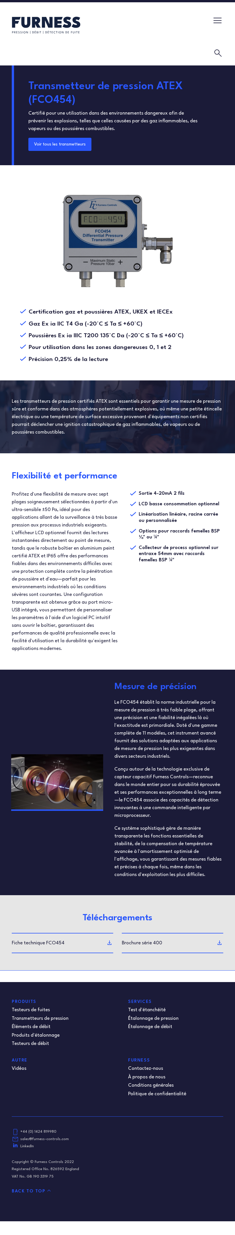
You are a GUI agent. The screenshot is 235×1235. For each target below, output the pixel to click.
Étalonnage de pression (153, 1018)
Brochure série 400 (142, 943)
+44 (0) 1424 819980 (38, 1132)
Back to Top (29, 1191)
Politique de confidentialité (157, 1094)
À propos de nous (146, 1077)
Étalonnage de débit (150, 1026)
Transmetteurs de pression (40, 1018)
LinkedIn (27, 1146)
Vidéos (19, 1068)
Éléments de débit (31, 1026)
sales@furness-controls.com (44, 1139)
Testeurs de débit (30, 1043)
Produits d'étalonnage (36, 1035)
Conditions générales (151, 1085)
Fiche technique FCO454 (38, 943)
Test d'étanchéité (147, 1009)
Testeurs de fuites (31, 1009)
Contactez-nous (145, 1068)
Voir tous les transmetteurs (60, 144)
